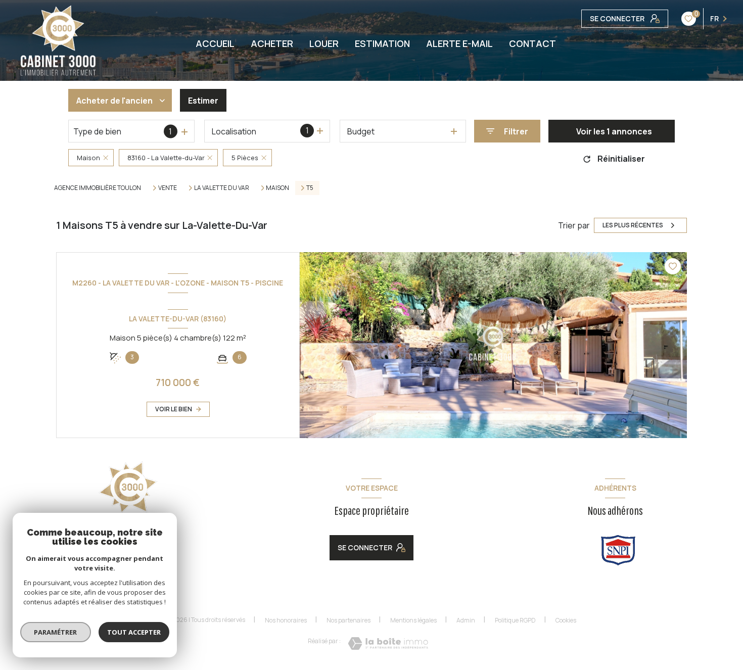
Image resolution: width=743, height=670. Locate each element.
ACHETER (272, 43)
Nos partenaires (348, 620)
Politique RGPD (515, 620)
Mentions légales (413, 620)
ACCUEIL (215, 43)
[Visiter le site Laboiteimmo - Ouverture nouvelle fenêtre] (388, 643)
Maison (277, 188)
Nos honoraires (286, 620)
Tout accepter (134, 632)
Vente (167, 188)
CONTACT (532, 43)
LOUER (324, 43)
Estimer (203, 100)
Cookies (565, 620)
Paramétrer (55, 632)
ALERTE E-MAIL (459, 43)
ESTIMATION (382, 43)
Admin (465, 620)
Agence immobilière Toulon (97, 187)
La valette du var (221, 188)
